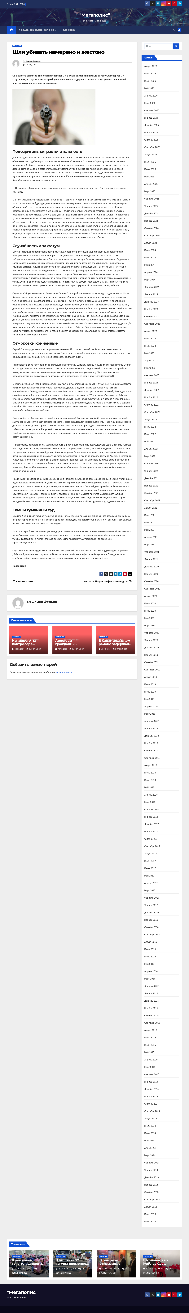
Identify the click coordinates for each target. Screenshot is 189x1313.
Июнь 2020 (150, 611)
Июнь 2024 (150, 257)
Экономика (17, 1256)
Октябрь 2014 (151, 1104)
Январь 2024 (151, 294)
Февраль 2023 (151, 375)
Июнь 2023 (150, 346)
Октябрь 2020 (151, 581)
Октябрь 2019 (151, 662)
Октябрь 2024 (151, 228)
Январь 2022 (151, 471)
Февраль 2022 (151, 463)
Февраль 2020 (151, 633)
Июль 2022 (150, 427)
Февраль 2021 (151, 552)
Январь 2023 (151, 383)
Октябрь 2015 (151, 1015)
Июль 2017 (150, 861)
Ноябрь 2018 (151, 743)
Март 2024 (149, 280)
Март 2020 (149, 625)
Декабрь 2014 (151, 1089)
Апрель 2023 (151, 360)
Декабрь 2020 (151, 566)
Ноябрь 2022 (151, 397)
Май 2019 (149, 699)
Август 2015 (150, 1030)
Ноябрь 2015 (151, 1008)
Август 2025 (150, 154)
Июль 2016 (150, 949)
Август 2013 (150, 1207)
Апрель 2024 (151, 272)
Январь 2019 (151, 728)
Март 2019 (149, 714)
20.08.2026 (19, 1269)
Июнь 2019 (150, 692)
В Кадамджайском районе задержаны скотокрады (115, 644)
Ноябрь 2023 (151, 309)
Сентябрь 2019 (152, 670)
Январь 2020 (151, 640)
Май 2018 (149, 787)
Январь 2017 (151, 905)
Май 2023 (149, 353)
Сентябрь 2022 (152, 412)
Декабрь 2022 (151, 390)
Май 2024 (149, 265)
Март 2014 (149, 1155)
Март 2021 (149, 544)
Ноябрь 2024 (151, 221)
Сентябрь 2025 (152, 147)
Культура (103, 1256)
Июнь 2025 (150, 169)
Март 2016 (149, 979)
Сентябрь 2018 (152, 758)
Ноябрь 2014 (151, 1096)
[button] (174, 30)
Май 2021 (149, 530)
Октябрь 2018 (151, 750)
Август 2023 (150, 331)
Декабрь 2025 (151, 125)
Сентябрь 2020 (152, 589)
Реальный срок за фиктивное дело (106, 581)
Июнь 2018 (150, 780)
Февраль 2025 (151, 199)
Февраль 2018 (151, 809)
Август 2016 (150, 942)
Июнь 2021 (150, 522)
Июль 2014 (150, 1126)
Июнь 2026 (150, 81)
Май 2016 (149, 964)
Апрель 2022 (151, 449)
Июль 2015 (150, 1037)
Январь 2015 (151, 1082)
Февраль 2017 (151, 898)
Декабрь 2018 (151, 736)
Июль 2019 (150, 684)
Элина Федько (33, 61)
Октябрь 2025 (151, 140)
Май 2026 (149, 88)
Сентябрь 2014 (152, 1111)
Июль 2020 (150, 603)
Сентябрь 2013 (152, 1199)
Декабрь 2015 (151, 1001)
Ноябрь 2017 (151, 831)
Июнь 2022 (150, 434)
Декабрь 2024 (151, 213)
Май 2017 (149, 876)
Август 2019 (150, 677)
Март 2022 (149, 456)
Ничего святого (25, 581)
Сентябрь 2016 (152, 934)
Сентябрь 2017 (152, 846)
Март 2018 (149, 802)
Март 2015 (149, 1067)
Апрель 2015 (151, 1060)
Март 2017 (149, 890)
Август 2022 (150, 419)
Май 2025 (149, 176)
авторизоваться (64, 672)
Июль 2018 (150, 773)
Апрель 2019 (151, 706)
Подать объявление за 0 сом (37, 30)
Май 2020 (149, 618)
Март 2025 (149, 191)
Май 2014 (149, 1140)
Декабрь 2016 (151, 912)
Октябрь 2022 (151, 405)
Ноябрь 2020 (151, 574)
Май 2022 (149, 441)
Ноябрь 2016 (151, 920)
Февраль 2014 (151, 1163)
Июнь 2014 (150, 1133)
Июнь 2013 (150, 1221)
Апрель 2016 (151, 971)
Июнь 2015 (150, 1045)
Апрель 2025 (151, 184)
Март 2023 (149, 368)
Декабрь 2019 (151, 647)
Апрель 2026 (151, 96)
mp (31, 1269)
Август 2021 (150, 508)
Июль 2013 (150, 1214)
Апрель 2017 (151, 883)
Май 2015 (149, 1052)
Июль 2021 (150, 515)
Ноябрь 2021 (151, 486)
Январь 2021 (151, 559)
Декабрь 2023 (151, 302)
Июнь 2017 (150, 868)
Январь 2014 (151, 1170)
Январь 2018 (151, 817)
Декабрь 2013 (151, 1177)
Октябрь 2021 (151, 493)
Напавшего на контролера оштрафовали (24, 644)
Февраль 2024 (151, 287)
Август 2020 (150, 596)
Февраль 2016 (151, 986)
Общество (60, 1256)
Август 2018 (150, 765)
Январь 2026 (151, 118)
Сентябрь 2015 (152, 1023)
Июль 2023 (150, 338)
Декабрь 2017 (151, 824)
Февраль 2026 (151, 110)
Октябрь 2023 (151, 316)
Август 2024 (150, 243)
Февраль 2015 (151, 1074)
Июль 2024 (150, 250)
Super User (35, 649)
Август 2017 (150, 853)
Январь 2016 (151, 993)
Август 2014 (150, 1118)
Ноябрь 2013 (151, 1185)
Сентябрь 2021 (152, 500)
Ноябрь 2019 (151, 655)
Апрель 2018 (151, 795)
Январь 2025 (151, 206)
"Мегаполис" (94, 15)
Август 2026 (150, 66)
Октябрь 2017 (151, 839)
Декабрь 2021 (151, 478)
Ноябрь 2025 (151, 132)
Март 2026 (149, 103)
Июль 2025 (150, 162)
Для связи (69, 30)
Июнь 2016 (150, 956)
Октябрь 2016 (151, 927)
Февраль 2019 (151, 721)
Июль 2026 (150, 73)
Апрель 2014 (151, 1148)
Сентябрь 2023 (152, 324)
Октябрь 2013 (151, 1192)
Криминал (17, 46)
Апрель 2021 (151, 537)
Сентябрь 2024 (152, 235)
